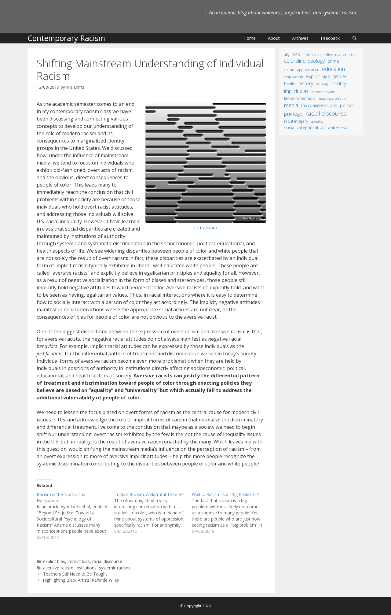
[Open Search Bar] (355, 38)
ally (287, 54)
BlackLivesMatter (332, 54)
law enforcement (299, 98)
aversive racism (58, 568)
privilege (293, 113)
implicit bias (79, 561)
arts (296, 54)
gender (339, 76)
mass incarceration (333, 98)
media (291, 105)
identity (338, 83)
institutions (86, 568)
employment (293, 76)
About (274, 38)
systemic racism (114, 568)
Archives (300, 38)
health (290, 84)
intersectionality (323, 92)
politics (347, 105)
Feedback (330, 38)
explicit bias (54, 561)
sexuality (317, 121)
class (352, 54)
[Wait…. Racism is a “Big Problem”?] (230, 512)
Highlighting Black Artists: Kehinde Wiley (81, 580)
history (305, 83)
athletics (309, 54)
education (333, 68)
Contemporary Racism (66, 38)
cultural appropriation (301, 69)
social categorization (304, 127)
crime (333, 60)
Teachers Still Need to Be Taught (75, 574)
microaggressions (319, 105)
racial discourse (107, 561)
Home (249, 38)
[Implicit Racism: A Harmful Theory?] (153, 512)
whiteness (337, 127)
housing (322, 84)
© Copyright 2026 (195, 606)
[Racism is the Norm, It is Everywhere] (75, 515)
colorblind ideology (304, 60)
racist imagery (296, 121)
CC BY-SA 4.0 (205, 228)
